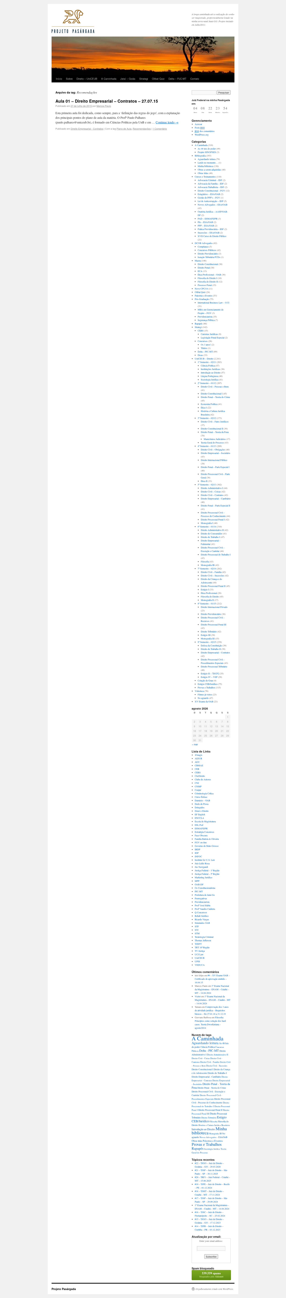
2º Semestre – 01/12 (207, 383)
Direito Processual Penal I (213, 519)
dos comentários (205, 131)
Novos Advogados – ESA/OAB (212, 204)
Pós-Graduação (202, 299)
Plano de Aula (124, 128)
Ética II (204, 480)
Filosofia (205, 561)
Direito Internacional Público (214, 460)
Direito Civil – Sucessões (212, 575)
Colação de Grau (205, 680)
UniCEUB (199, 957)
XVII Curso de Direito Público (212, 236)
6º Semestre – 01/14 (207, 526)
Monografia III (208, 638)
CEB (197, 768)
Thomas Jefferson (203, 940)
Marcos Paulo (104, 106)
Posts (200, 127)
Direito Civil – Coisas (211, 491)
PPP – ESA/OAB (206, 225)
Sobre (69, 78)
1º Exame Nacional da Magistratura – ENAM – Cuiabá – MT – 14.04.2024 (212, 989)
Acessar (198, 124)
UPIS (197, 961)
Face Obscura (201, 835)
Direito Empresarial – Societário (215, 453)
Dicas (200, 355)
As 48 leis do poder (207, 148)
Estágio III (206, 634)
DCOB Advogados (204, 243)
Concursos (203, 341)
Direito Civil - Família (209, 1062)
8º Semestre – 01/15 (207, 603)
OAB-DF (199, 884)
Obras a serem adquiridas (209, 169)
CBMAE (199, 765)
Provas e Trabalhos (206, 687)
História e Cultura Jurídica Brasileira (214, 1125)
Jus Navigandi (201, 866)
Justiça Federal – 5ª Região (207, 873)
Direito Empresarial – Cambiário (216, 498)
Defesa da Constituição (211, 645)
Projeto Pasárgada (64, 1289)
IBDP (197, 849)
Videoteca (199, 690)
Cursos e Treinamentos (205, 176)
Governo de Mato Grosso (206, 845)
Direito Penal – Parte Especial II (215, 505)
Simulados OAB (202, 922)
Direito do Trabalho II (211, 648)
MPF (197, 880)
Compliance (203, 246)
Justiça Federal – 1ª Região (207, 870)
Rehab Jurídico (202, 915)
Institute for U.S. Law (205, 859)
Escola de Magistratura (205, 821)
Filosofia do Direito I (207, 278)
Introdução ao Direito (210, 372)
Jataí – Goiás (127, 78)
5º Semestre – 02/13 (207, 484)
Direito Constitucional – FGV (211, 190)
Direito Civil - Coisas (201, 1058)
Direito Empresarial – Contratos (215, 652)
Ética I (204, 407)
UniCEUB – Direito (204, 358)
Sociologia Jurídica (209, 379)
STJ (196, 929)
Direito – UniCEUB (86, 78)
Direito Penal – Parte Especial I (215, 467)
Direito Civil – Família (211, 571)
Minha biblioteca (205, 166)
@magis (198, 754)
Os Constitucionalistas (205, 887)
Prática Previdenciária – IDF (211, 229)
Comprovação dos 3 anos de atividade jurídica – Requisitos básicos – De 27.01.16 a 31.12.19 (212, 1010)
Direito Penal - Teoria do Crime (211, 1087)
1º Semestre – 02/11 (207, 362)
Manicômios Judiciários (215, 439)
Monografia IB (208, 564)
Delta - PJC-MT (209, 1050)
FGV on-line (201, 842)
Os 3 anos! (206, 344)
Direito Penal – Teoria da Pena (215, 432)
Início (59, 78)
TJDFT (198, 943)
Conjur (198, 789)
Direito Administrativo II (212, 529)
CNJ (197, 782)
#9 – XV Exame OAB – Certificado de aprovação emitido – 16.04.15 (212, 979)
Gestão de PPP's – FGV (209, 197)
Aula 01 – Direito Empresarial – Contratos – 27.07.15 (106, 101)
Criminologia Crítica (204, 793)
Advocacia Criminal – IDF (210, 180)
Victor (198, 996)
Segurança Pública (206, 320)
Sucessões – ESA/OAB (208, 232)
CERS (201, 330)
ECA (200, 271)
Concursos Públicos (207, 250)
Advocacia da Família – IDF (211, 183)
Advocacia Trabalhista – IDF (211, 187)
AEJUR (198, 758)
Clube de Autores (203, 779)
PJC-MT (199, 891)
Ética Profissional (209, 592)
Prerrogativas (201, 898)
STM (197, 933)
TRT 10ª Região (202, 947)
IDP (197, 852)
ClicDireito (200, 775)
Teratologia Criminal (204, 936)
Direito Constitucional (208, 264)
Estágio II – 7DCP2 (210, 673)
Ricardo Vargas (202, 919)
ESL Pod (199, 824)
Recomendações (142, 128)
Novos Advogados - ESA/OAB (213, 1137)
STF (197, 926)
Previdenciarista (205, 316)
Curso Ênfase (201, 796)
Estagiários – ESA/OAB (209, 194)
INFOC (198, 856)
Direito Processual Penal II (213, 585)
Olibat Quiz (158, 78)
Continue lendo (167, 122)
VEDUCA (200, 964)
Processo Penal (205, 285)
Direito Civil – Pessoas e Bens (215, 386)
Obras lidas (203, 173)
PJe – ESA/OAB (205, 222)
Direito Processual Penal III (213, 624)
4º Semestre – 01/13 (207, 446)
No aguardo (203, 697)
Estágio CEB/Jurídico (208, 683)
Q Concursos (201, 912)
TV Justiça (200, 950)
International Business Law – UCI (213, 302)
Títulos (204, 348)
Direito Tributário (209, 631)
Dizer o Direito (202, 810)
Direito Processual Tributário (214, 666)
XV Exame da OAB (204, 701)
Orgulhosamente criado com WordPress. (215, 1288)
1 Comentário (160, 128)
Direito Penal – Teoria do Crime (215, 397)
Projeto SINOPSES (207, 152)
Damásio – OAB (202, 800)
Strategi (143, 78)
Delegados (199, 807)
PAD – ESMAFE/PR (208, 218)
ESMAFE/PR (201, 828)
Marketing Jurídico (203, 877)
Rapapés (199, 323)
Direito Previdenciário (208, 253)
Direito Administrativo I (212, 487)
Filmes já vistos (205, 694)
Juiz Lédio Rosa (202, 863)
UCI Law (199, 954)
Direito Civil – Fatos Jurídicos (215, 421)
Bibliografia (200, 155)
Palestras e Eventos (203, 295)
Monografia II (207, 599)
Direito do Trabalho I (210, 536)
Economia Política (209, 404)
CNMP (198, 786)
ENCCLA (199, 817)
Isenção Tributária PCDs (209, 257)
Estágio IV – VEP (209, 676)
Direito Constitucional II (212, 428)
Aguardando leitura (206, 159)
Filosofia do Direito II (208, 281)
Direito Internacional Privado (214, 606)
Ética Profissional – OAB (209, 274)
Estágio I (205, 589)
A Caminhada (108, 78)
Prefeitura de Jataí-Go (205, 894)
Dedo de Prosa (201, 803)
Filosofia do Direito (210, 596)
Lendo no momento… (208, 162)
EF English (200, 814)
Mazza (198, 260)
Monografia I (207, 522)
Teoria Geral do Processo (212, 442)
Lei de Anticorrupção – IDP (210, 201)
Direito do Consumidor (211, 533)
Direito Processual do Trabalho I (216, 554)
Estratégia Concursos (204, 831)
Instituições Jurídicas (210, 369)
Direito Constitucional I (211, 393)
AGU (197, 761)
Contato (194, 78)
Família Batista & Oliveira (207, 838)
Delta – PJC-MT (177, 78)
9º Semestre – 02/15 (207, 641)
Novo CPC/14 (201, 288)
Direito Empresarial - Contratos (87, 128)
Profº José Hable (202, 905)
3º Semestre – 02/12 (207, 418)
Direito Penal (204, 267)
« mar (195, 744)
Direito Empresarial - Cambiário (206, 1076)
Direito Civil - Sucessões (216, 1065)
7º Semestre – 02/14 (207, 568)
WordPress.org (202, 134)
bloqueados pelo (211, 1274)
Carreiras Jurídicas (209, 334)
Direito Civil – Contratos (212, 494)
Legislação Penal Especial (212, 337)
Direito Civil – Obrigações (213, 449)
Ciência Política (208, 365)
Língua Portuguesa (209, 376)
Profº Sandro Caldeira (205, 908)
